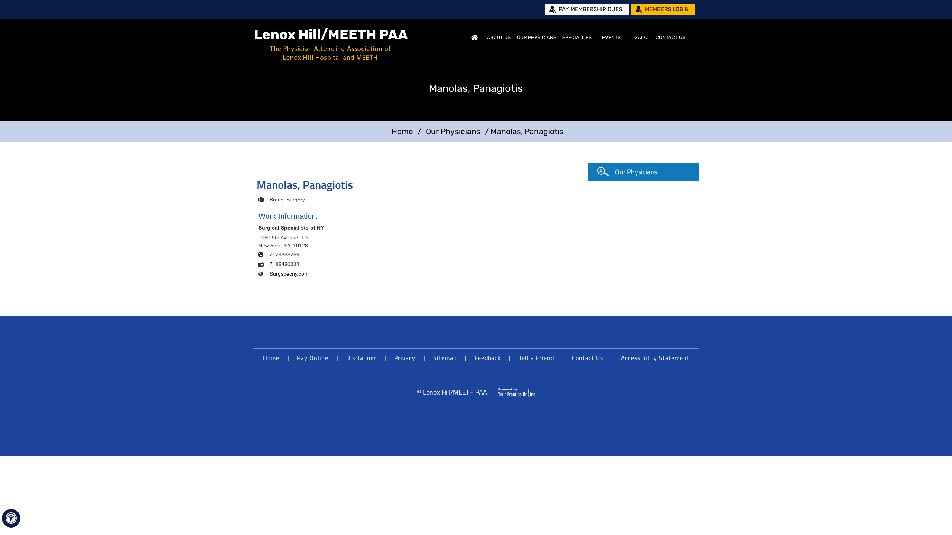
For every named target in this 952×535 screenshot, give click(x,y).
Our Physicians (536, 37)
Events (611, 37)
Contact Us (670, 37)
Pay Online (312, 357)
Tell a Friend (536, 357)
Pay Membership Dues (590, 9)
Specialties (577, 37)
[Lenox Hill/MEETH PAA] (331, 44)
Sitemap (445, 357)
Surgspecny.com (289, 274)
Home (474, 37)
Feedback (488, 357)
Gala (640, 37)
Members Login (666, 9)
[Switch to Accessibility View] (11, 518)
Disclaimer (361, 357)
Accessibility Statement (655, 357)
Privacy (404, 357)
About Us (499, 37)
